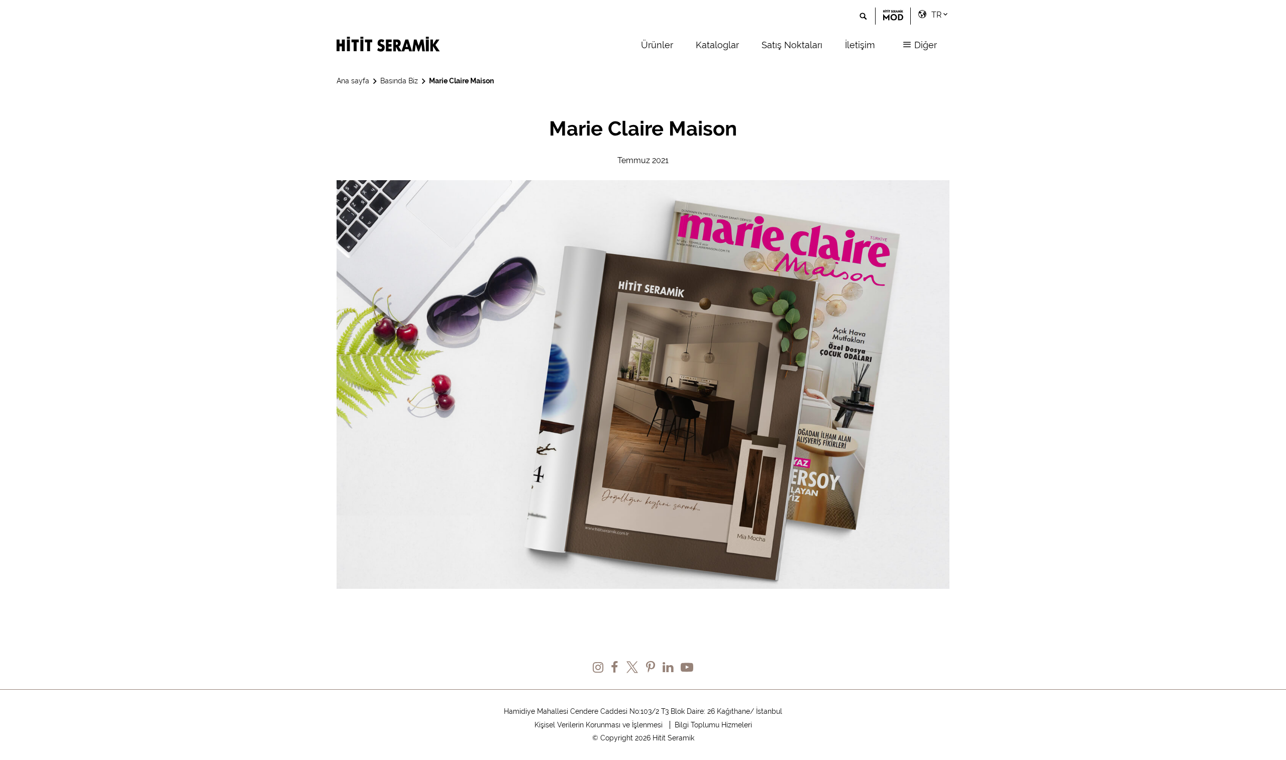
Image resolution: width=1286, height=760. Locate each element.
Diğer (924, 45)
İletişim (860, 45)
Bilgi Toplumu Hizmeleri (713, 725)
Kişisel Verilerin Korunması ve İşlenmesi (598, 725)
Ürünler (657, 45)
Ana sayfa (353, 81)
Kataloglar (717, 45)
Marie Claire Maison (461, 81)
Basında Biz (399, 81)
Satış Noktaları (792, 45)
